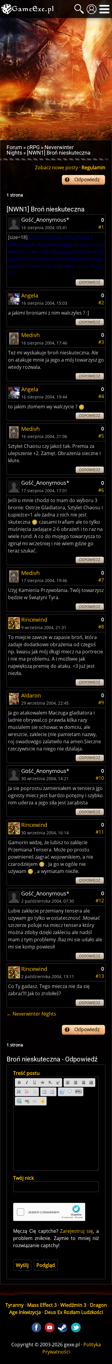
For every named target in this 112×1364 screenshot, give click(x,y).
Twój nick (23, 1178)
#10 (100, 778)
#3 (101, 342)
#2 (101, 302)
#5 (101, 436)
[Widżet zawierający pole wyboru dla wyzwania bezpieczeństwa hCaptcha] (49, 1212)
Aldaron (31, 695)
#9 (101, 702)
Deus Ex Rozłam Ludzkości (74, 1312)
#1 (101, 227)
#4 (101, 396)
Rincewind (34, 619)
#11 (100, 832)
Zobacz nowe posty (56, 167)
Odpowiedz (86, 179)
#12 (100, 900)
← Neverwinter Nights (31, 1013)
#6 (101, 490)
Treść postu (26, 1073)
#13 (100, 976)
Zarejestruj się (76, 1231)
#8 (101, 626)
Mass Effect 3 (42, 1305)
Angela (29, 295)
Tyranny (14, 1305)
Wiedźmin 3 (73, 1305)
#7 (101, 580)
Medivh (30, 335)
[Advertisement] (56, 79)
